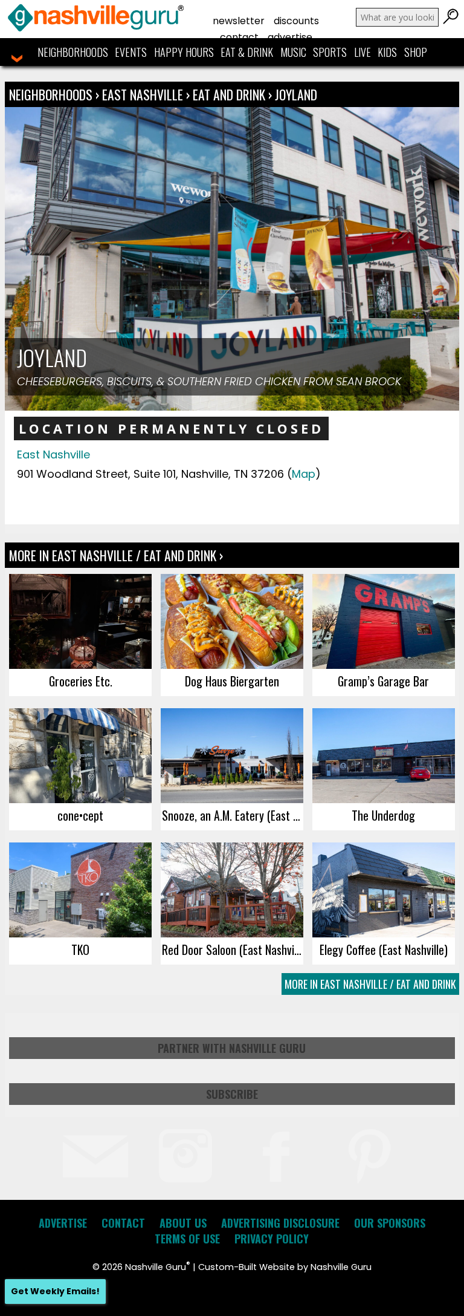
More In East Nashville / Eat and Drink (370, 984)
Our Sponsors (389, 1223)
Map (303, 473)
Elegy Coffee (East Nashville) (384, 949)
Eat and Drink (229, 94)
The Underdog (383, 815)
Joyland (296, 94)
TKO (80, 949)
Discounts (296, 21)
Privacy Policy (271, 1238)
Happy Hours (184, 52)
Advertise (290, 37)
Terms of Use (187, 1238)
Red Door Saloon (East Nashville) (232, 949)
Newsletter (239, 21)
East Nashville (144, 94)
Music (293, 52)
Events (131, 52)
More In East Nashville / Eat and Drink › (116, 555)
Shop (415, 52)
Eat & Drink (247, 52)
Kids (387, 52)
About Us (183, 1223)
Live (362, 52)
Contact (239, 37)
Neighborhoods (72, 52)
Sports (330, 52)
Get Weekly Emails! (55, 1291)
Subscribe (232, 1094)
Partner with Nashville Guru (232, 1048)
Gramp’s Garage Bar (383, 681)
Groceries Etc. (80, 681)
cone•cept (80, 815)
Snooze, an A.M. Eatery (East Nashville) (232, 815)
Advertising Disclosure (280, 1223)
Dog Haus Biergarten (232, 681)
